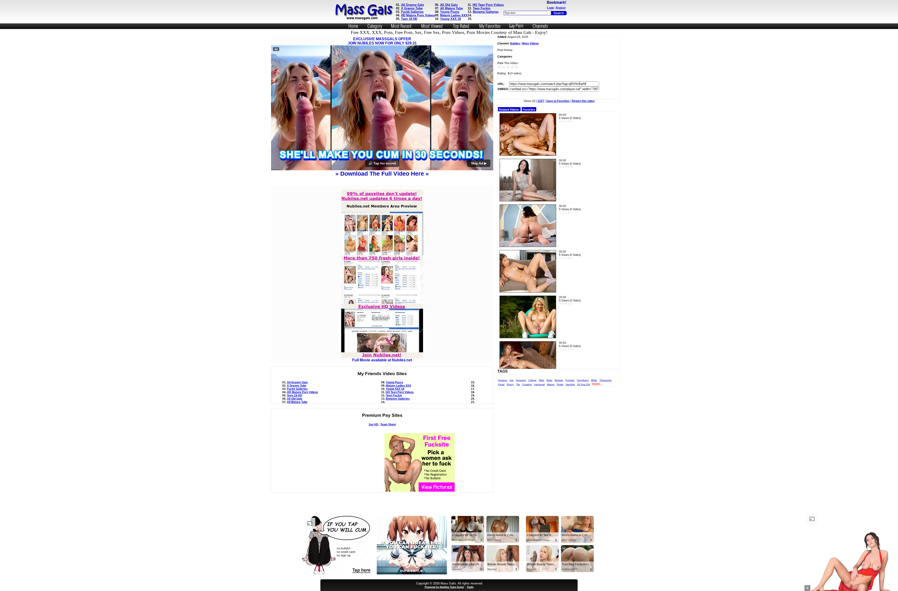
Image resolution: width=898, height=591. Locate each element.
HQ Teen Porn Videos (488, 5)
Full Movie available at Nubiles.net (382, 402)
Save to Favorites (558, 101)
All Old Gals (449, 5)
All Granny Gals (412, 5)
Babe (549, 380)
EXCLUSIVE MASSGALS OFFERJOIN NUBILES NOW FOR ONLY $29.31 (382, 41)
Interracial (539, 384)
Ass (512, 380)
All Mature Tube (451, 8)
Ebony (510, 384)
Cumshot (527, 384)
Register (561, 7)
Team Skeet (388, 466)
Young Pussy (449, 12)
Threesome (605, 380)
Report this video (583, 101)
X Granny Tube (412, 8)
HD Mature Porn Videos (418, 15)
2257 (541, 101)
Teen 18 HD (409, 19)
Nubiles (515, 43)
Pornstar (570, 380)
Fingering (521, 380)
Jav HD (373, 466)
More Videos (530, 43)
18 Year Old (583, 384)
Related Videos (509, 109)
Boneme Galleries (486, 12)
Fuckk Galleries (412, 12)
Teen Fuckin (481, 8)
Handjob (570, 384)
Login (550, 7)
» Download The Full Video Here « (382, 215)
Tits (518, 384)
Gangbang (583, 380)
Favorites (529, 109)
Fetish (560, 384)
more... (597, 384)
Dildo (541, 380)
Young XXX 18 (450, 19)
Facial (501, 384)
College (532, 380)
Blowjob (559, 380)
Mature (550, 384)
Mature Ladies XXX (454, 15)
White (594, 380)
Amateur (502, 380)
